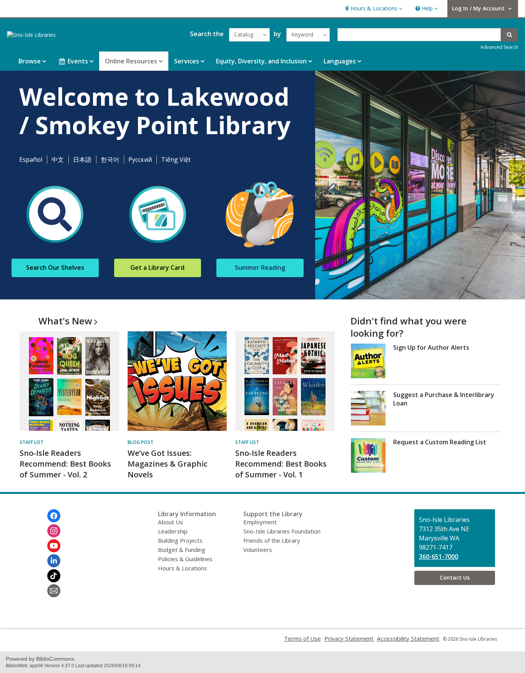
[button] (373, 8)
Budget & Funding (181, 549)
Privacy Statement (349, 638)
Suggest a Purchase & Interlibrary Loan (443, 399)
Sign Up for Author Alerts (431, 347)
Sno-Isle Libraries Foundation (282, 531)
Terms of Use (302, 638)
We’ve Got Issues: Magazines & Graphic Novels (168, 464)
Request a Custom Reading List (439, 442)
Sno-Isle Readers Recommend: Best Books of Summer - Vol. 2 (65, 464)
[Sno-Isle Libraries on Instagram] (53, 530)
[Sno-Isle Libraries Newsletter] (53, 590)
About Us (170, 522)
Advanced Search (499, 47)
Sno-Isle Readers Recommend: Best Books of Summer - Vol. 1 (281, 464)
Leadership (173, 531)
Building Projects (180, 540)
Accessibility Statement (408, 638)
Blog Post (140, 442)
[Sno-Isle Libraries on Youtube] (53, 545)
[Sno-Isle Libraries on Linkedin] (53, 560)
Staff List (31, 442)
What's (65, 320)
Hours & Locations (182, 568)
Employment (260, 522)
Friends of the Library (271, 540)
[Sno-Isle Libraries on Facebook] (53, 515)
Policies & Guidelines (185, 559)
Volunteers (257, 549)
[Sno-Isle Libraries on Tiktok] (53, 575)
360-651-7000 (438, 556)
